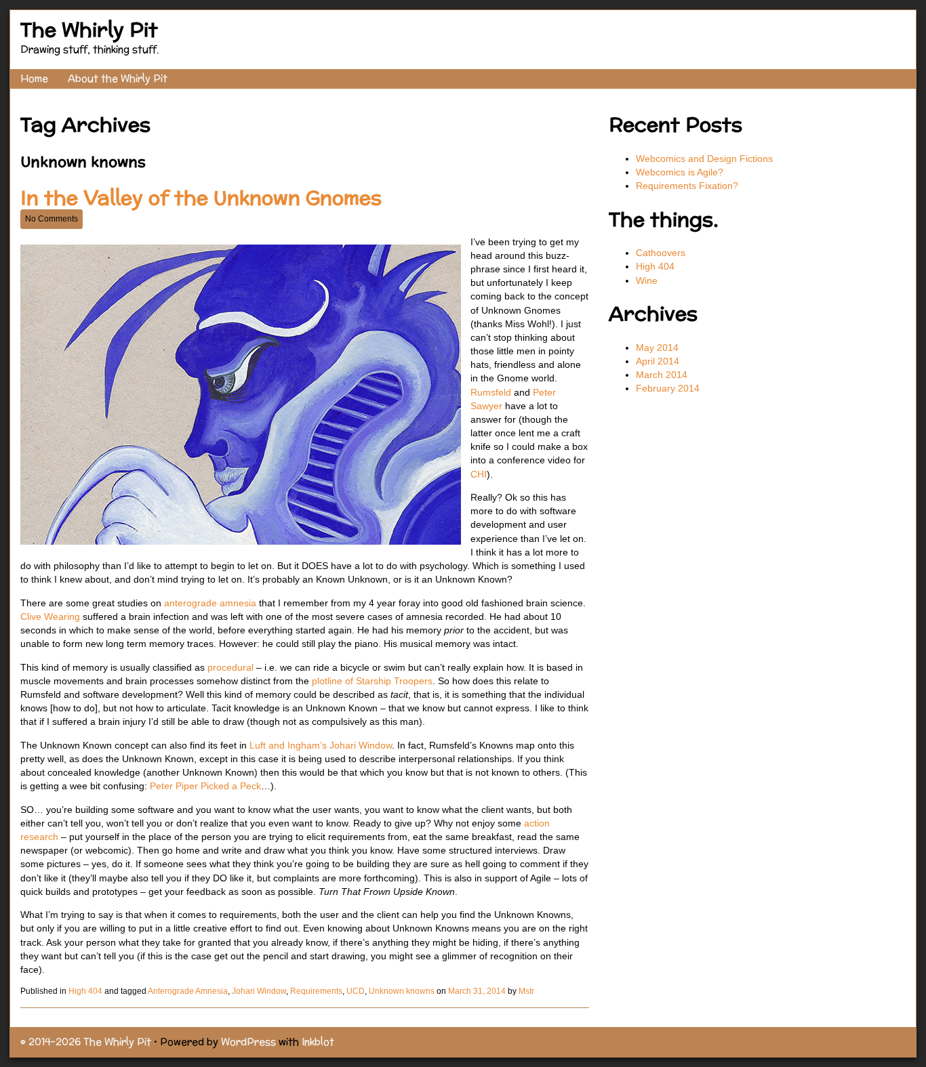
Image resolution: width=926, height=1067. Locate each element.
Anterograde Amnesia (188, 991)
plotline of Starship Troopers (372, 680)
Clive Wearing (50, 616)
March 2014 (661, 374)
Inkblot (318, 1041)
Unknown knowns (402, 991)
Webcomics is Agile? (681, 172)
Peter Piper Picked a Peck (205, 785)
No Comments (51, 219)
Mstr (526, 991)
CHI (478, 474)
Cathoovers (660, 252)
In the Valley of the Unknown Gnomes (201, 197)
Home (34, 78)
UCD (355, 991)
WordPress (248, 1041)
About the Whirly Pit (117, 78)
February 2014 (668, 388)
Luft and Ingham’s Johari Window (320, 745)
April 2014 (657, 361)
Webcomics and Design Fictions (704, 158)
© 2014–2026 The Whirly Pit (85, 1041)
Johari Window (259, 991)
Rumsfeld (490, 392)
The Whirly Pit (89, 29)
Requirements (316, 991)
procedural (231, 667)
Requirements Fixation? (687, 185)
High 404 (85, 991)
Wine (647, 280)
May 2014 (657, 347)
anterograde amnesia (210, 603)
